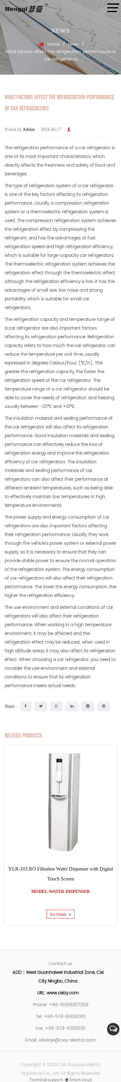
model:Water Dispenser (60, 891)
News (73, 44)
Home (53, 44)
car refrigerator (94, 147)
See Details (58, 914)
